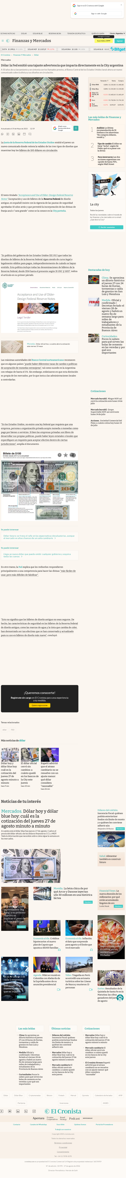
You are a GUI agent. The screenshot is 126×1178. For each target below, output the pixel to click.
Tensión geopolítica (76, 33)
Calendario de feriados (103, 1095)
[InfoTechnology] (87, 1119)
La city (94, 204)
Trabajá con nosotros (63, 1129)
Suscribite (60, 1124)
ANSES (105, 1103)
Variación (103, 81)
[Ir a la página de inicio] (8, 41)
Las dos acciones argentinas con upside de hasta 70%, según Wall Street (109, 160)
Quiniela (85, 1095)
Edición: (116, 33)
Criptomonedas (35, 1095)
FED (12, 730)
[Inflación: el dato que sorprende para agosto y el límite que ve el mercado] (79, 928)
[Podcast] (74, 1118)
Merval (73, 1095)
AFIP (120, 1095)
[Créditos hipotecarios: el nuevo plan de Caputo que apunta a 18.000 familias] (47, 928)
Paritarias (21, 1103)
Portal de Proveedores (104, 1124)
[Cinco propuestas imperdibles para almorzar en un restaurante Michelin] (111, 937)
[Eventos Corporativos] (52, 1119)
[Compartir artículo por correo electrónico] (24, 134)
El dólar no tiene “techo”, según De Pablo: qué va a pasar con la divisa (110, 147)
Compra (121, 81)
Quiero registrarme (39, 705)
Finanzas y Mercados (22, 55)
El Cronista (5, 55)
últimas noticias (7, 33)
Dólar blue (38, 33)
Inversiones (64, 1103)
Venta (114, 81)
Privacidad (63, 1147)
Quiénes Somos (80, 1124)
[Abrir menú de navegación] (2, 41)
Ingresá (119, 41)
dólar (36, 55)
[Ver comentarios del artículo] (30, 134)
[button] (120, 997)
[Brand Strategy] (63, 1119)
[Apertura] (38, 1118)
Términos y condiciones (63, 1143)
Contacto (16, 1124)
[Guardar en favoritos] (75, 128)
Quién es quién (98, 33)
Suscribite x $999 (103, 41)
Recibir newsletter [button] (108, 227)
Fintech (61, 1095)
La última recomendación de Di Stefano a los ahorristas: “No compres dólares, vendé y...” (108, 133)
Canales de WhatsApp (38, 1124)
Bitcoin (49, 1095)
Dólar (24, 33)
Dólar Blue (18, 1095)
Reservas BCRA (55, 33)
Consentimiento (63, 1152)
